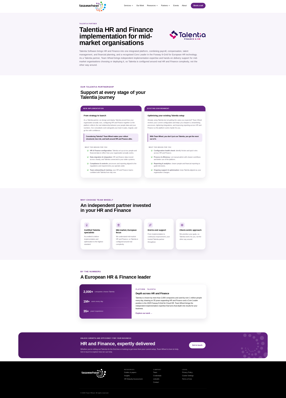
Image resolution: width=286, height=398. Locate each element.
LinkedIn (156, 379)
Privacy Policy (187, 372)
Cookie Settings (188, 376)
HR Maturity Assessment (133, 379)
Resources (151, 5)
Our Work (140, 5)
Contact (156, 382)
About (184, 5)
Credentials (157, 376)
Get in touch (197, 345)
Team (155, 372)
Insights (127, 376)
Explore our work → (144, 313)
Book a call (198, 5)
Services (127, 5)
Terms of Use (187, 379)
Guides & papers (130, 372)
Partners (164, 5)
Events (176, 5)
